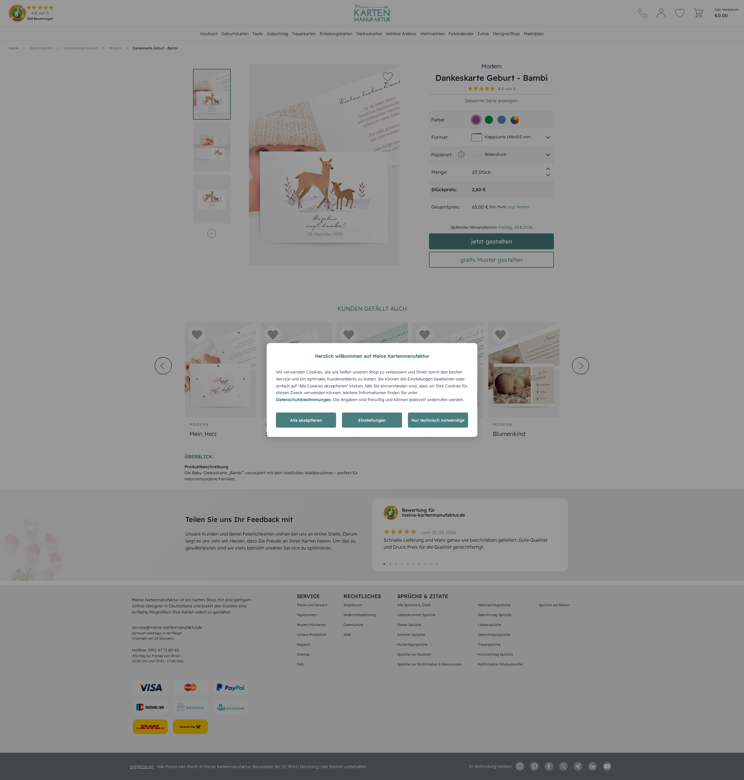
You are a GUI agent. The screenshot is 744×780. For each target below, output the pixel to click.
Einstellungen (372, 420)
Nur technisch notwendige (438, 420)
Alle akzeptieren (306, 420)
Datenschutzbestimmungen (303, 399)
